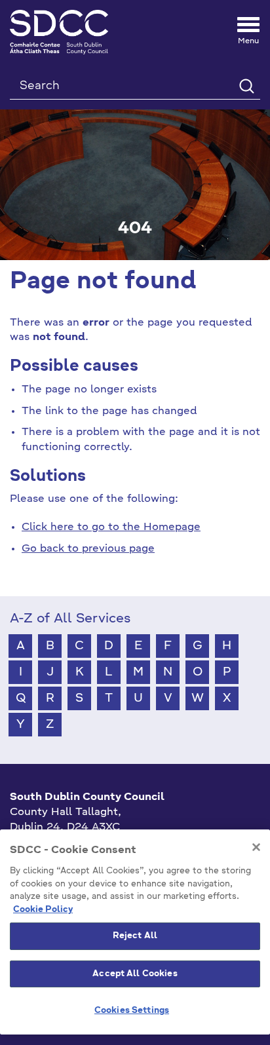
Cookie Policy (43, 909)
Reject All (135, 936)
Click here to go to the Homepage (111, 527)
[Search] (246, 85)
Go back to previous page (88, 549)
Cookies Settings (131, 1010)
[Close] (256, 847)
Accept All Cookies (134, 974)
